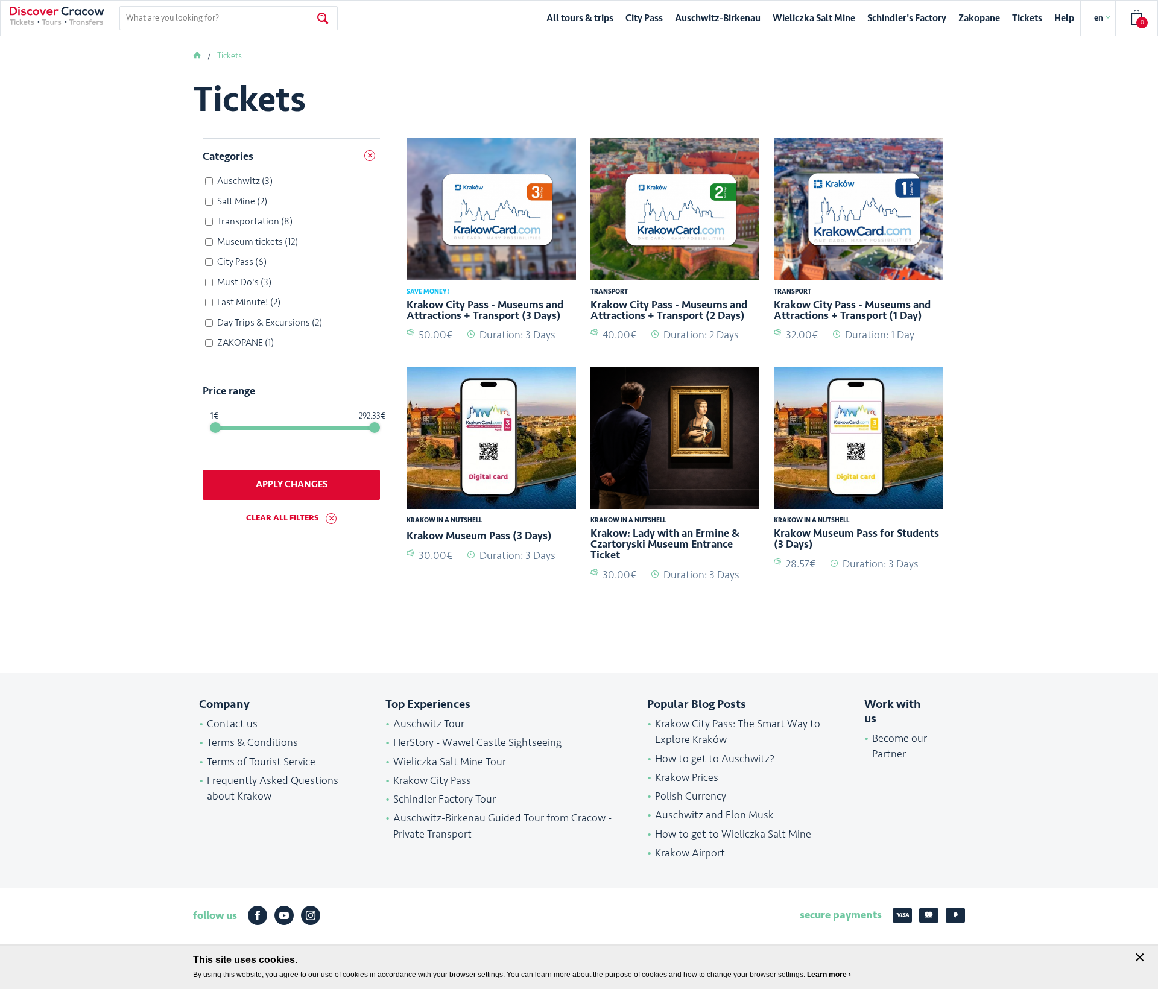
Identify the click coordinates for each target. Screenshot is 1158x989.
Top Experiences (427, 704)
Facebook (257, 915)
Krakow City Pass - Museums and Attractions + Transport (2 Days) (668, 310)
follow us (215, 915)
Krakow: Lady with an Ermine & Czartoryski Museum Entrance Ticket (664, 544)
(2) (242, 201)
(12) (257, 242)
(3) (245, 181)
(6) (242, 262)
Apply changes (291, 484)
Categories (228, 156)
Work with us (892, 711)
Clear (367, 157)
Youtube (284, 915)
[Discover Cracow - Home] (57, 16)
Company (224, 704)
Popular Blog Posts (696, 704)
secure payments (841, 914)
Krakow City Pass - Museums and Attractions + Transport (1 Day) (852, 310)
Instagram (310, 915)
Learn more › (829, 974)
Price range (229, 390)
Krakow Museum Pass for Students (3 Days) (856, 538)
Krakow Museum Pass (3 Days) (479, 535)
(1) (245, 343)
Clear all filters (282, 518)
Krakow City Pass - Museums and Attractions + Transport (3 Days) (485, 310)
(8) (255, 221)
